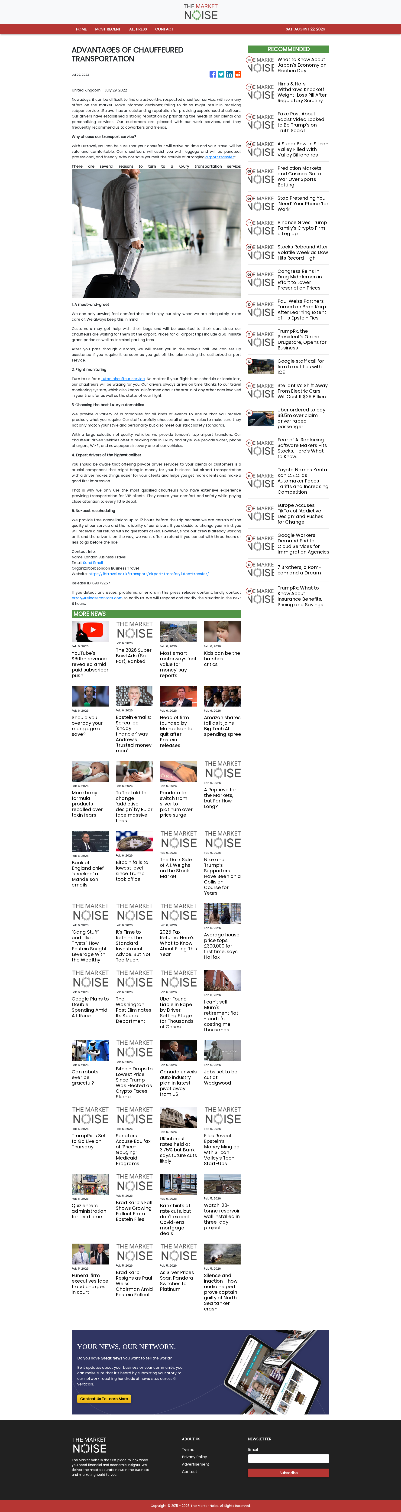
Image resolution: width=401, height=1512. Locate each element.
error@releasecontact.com (97, 598)
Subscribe (289, 1473)
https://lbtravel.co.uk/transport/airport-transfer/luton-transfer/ (148, 574)
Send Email (93, 562)
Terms (188, 1449)
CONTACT (164, 29)
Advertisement (195, 1464)
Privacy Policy (194, 1457)
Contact (189, 1471)
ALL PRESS (138, 29)
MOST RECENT (108, 29)
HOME (81, 29)
